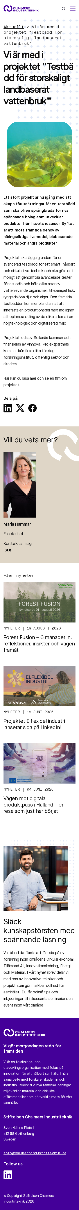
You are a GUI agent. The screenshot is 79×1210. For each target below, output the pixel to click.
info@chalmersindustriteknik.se (35, 1153)
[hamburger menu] (72, 8)
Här (6, 379)
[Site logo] (21, 8)
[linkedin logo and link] (8, 1174)
